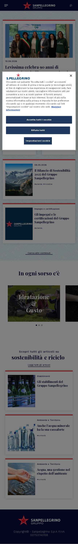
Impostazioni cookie (38, 140)
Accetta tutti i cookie (39, 119)
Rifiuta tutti (38, 130)
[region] (39, 110)
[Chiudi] (71, 76)
